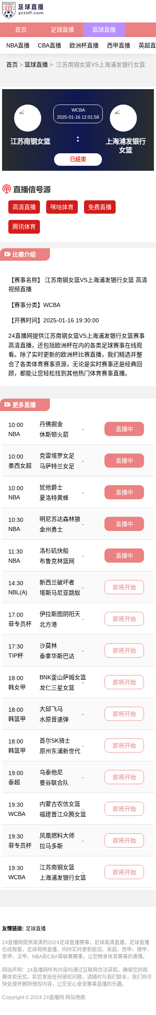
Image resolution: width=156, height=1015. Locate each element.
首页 (21, 29)
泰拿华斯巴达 (57, 656)
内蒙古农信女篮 (60, 804)
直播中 (124, 429)
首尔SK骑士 (55, 740)
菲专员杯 (20, 624)
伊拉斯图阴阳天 (60, 614)
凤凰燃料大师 (57, 835)
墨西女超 (20, 465)
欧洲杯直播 (84, 45)
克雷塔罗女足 (57, 455)
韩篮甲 (17, 719)
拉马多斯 (51, 846)
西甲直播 (118, 45)
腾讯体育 (24, 226)
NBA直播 (18, 45)
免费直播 (99, 207)
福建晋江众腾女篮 (63, 814)
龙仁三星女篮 (57, 687)
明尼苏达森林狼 (60, 519)
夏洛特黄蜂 (54, 497)
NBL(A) (17, 592)
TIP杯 (15, 655)
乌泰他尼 (51, 772)
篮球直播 (104, 29)
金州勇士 (51, 529)
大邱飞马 (51, 709)
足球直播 (62, 29)
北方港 (48, 624)
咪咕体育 (62, 207)
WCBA (16, 814)
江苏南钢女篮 (57, 867)
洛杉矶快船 (54, 550)
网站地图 (75, 997)
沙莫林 (48, 645)
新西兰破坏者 (57, 582)
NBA (14, 434)
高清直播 (24, 207)
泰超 (14, 782)
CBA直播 (49, 45)
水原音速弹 (54, 719)
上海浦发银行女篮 (63, 877)
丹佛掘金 (51, 424)
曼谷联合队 (54, 782)
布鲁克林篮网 (57, 561)
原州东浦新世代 (60, 751)
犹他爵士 (51, 487)
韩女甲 (17, 687)
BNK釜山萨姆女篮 (63, 677)
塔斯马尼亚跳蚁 (60, 592)
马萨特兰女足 (57, 466)
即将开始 (124, 587)
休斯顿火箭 (54, 434)
